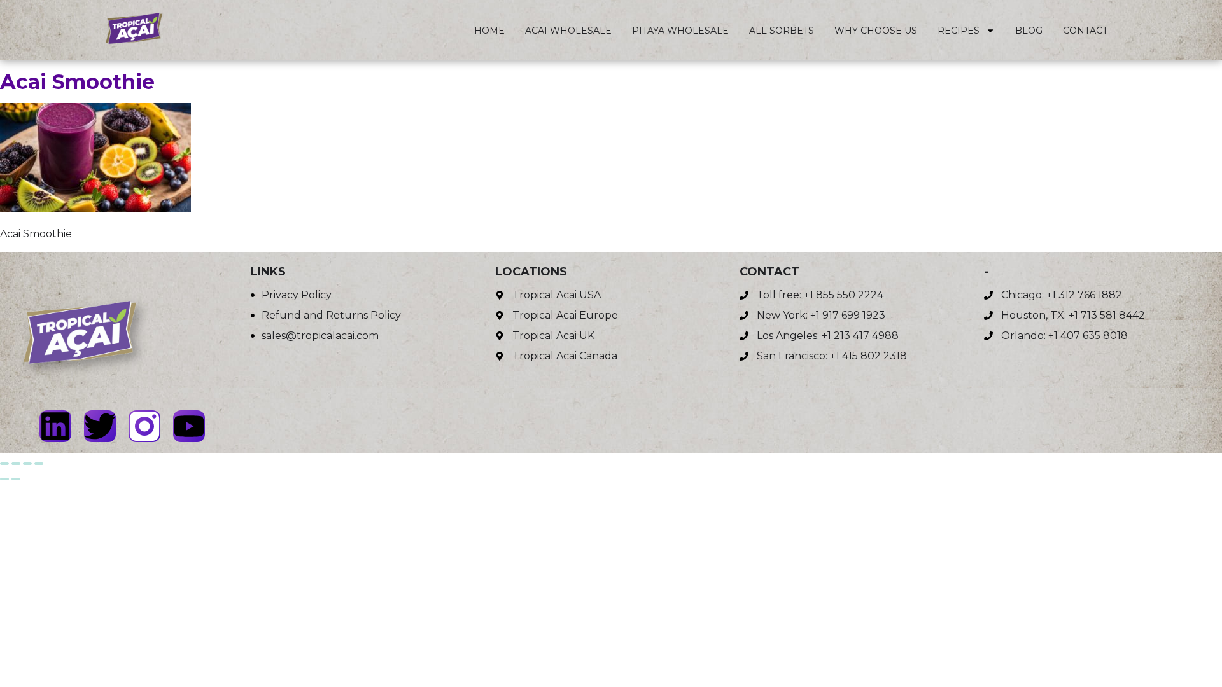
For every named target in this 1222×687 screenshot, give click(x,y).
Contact (1085, 30)
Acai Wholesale (568, 30)
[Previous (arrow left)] (4, 479)
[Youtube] (189, 426)
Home (489, 30)
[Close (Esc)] (38, 463)
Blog (1029, 30)
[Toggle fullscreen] (15, 463)
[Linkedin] (55, 426)
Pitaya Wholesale (680, 30)
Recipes (959, 30)
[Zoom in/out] (4, 463)
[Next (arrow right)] (15, 479)
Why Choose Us (875, 30)
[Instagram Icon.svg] (144, 426)
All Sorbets (781, 30)
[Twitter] (100, 426)
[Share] (27, 463)
